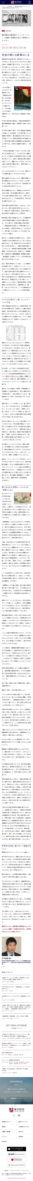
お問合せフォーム (16, 1098)
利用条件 (6, 1170)
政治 (3, 47)
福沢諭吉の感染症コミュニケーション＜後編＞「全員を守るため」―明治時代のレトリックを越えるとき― (16, 1045)
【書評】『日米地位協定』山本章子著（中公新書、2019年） (16, 1069)
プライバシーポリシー (15, 1170)
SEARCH (4, 1141)
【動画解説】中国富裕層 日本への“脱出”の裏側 (16, 1016)
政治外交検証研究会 (16, 1053)
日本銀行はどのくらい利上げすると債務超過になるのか (16, 998)
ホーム (3, 6)
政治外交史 (10, 6)
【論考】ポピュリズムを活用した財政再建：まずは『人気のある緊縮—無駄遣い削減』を (16, 979)
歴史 (11, 47)
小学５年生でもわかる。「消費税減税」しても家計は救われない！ (16, 988)
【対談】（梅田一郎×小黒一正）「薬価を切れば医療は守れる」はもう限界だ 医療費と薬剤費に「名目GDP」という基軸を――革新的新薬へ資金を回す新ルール (16, 1008)
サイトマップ (26, 1170)
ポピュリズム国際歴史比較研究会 (16, 1061)
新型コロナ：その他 (18, 47)
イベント (4, 1136)
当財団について (6, 1121)
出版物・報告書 (6, 1131)
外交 (7, 47)
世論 (25, 47)
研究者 (3, 1126)
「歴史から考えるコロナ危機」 (14, 376)
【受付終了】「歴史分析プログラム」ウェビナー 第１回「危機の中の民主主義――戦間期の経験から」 (16, 1036)
